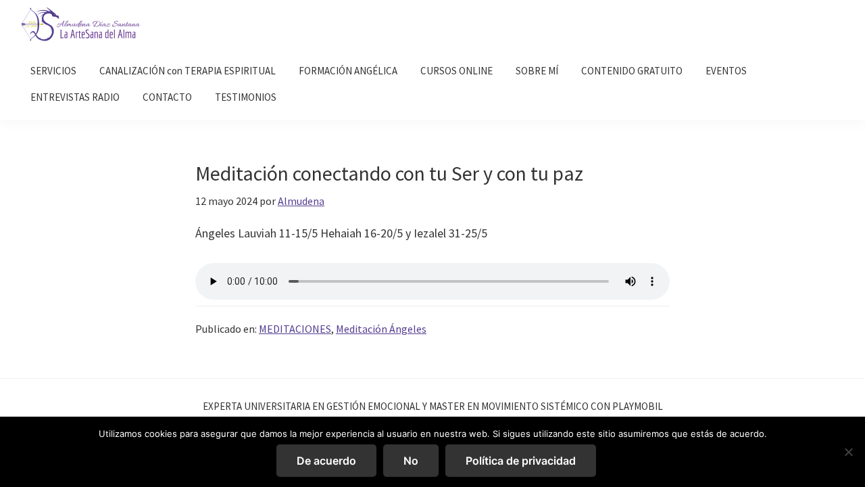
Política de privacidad (521, 460)
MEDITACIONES (295, 328)
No (410, 460)
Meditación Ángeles (381, 328)
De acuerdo (326, 460)
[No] (848, 452)
